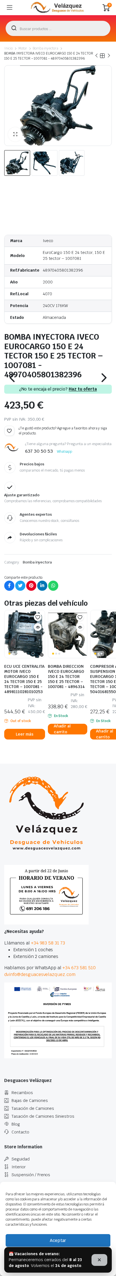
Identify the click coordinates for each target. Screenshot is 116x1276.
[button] (15, 134)
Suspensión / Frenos (31, 1174)
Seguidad (21, 1159)
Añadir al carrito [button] (62, 729)
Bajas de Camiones (30, 1100)
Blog (16, 1124)
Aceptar (58, 1240)
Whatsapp (64, 451)
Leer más (25, 734)
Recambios (22, 1092)
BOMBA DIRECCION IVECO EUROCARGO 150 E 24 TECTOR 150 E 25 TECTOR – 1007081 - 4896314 (66, 676)
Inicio (8, 48)
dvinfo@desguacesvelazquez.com (39, 974)
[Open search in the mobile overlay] (58, 28)
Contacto (20, 1132)
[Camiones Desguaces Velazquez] (57, 7)
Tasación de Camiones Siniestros (43, 1116)
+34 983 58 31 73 (48, 943)
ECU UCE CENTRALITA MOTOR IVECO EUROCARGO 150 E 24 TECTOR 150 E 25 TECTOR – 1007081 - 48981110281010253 (24, 679)
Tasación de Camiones (33, 1108)
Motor (22, 48)
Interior (19, 1166)
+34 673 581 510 (79, 968)
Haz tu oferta (83, 389)
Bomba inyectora (46, 48)
